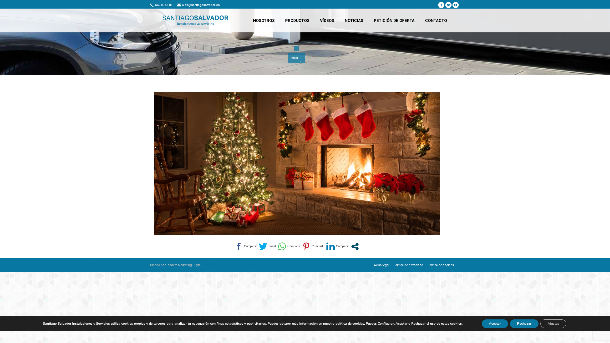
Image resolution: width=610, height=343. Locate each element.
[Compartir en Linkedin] (337, 246)
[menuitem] (264, 20)
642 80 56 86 (163, 5)
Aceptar (495, 323)
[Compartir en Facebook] (245, 246)
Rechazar (524, 323)
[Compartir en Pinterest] (313, 246)
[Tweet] (267, 246)
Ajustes (553, 323)
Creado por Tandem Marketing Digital (175, 265)
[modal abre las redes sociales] (355, 246)
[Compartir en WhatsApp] (289, 246)
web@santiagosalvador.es (201, 5)
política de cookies (350, 323)
